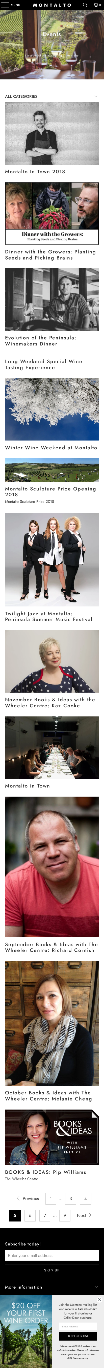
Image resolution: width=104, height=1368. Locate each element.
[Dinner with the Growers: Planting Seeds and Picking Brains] (52, 213)
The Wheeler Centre (21, 1179)
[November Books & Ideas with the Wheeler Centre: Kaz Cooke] (52, 661)
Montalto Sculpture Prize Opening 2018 (50, 491)
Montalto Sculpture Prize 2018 (29, 501)
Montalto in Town (27, 785)
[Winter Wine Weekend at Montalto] (52, 409)
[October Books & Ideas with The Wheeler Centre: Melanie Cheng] (52, 1023)
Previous (30, 1198)
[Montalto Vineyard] (52, 5)
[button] (78, 1336)
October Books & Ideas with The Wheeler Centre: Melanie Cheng (48, 1095)
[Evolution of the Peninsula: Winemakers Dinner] (52, 299)
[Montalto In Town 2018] (52, 133)
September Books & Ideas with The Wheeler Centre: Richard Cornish (51, 947)
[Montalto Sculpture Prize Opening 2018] (52, 470)
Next (82, 1215)
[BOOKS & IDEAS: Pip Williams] (52, 1137)
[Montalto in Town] (52, 747)
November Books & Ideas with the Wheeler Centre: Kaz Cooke (50, 702)
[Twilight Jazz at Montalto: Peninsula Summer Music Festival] (52, 559)
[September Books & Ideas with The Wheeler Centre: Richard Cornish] (52, 867)
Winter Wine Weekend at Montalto (51, 447)
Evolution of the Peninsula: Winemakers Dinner (40, 340)
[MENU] (2, 5)
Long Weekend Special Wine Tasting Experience (44, 364)
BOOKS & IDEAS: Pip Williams (45, 1172)
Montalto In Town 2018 (35, 171)
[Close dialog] (99, 1300)
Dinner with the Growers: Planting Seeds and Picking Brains (50, 254)
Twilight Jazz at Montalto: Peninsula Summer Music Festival (49, 616)
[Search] (85, 5)
